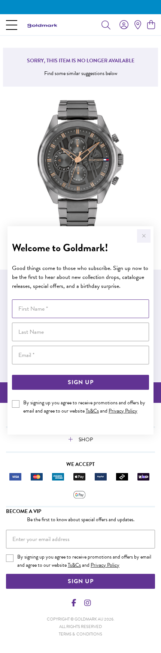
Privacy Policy (123, 411)
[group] (80, 7)
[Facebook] (74, 603)
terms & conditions (80, 634)
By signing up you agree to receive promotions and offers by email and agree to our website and (84, 407)
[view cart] (151, 25)
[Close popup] (144, 236)
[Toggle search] (105, 24)
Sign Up (81, 382)
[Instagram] (87, 603)
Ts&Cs (92, 411)
